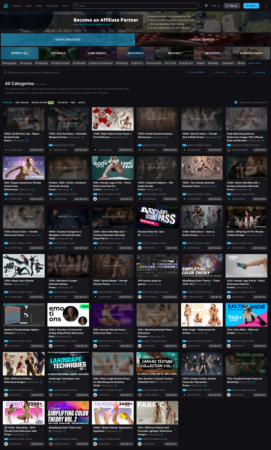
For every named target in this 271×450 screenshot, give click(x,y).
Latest (81, 102)
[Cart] (206, 6)
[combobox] (136, 6)
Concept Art (186, 63)
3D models (26, 63)
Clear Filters (259, 72)
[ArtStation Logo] (5, 6)
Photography (9, 63)
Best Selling (22, 102)
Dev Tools (170, 63)
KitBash (200, 63)
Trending (8, 102)
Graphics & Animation (100, 63)
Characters (228, 63)
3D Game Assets (60, 63)
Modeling (213, 63)
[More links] (266, 6)
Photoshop (122, 63)
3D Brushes (41, 63)
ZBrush (241, 63)
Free (73, 102)
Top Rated (62, 102)
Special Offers (42, 102)
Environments (153, 63)
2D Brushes (79, 63)
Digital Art (137, 63)
